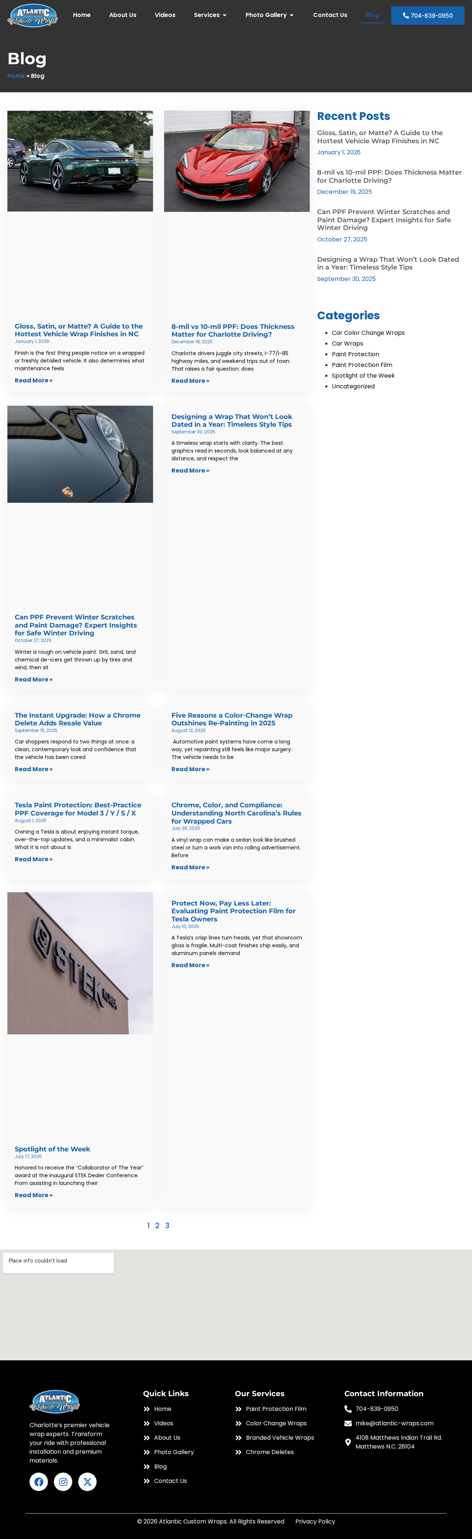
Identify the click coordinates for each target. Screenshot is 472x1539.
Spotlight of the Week (52, 1149)
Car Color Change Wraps (368, 333)
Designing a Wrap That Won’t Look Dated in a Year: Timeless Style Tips (231, 421)
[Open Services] (225, 15)
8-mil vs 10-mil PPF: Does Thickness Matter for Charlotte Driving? (233, 331)
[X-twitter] (87, 1482)
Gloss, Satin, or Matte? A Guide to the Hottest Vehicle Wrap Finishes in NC (79, 330)
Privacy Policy (315, 1521)
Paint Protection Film (362, 365)
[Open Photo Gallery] (292, 15)
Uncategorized (353, 386)
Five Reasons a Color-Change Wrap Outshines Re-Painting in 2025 (231, 719)
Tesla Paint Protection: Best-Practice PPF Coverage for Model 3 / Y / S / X (78, 809)
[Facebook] (39, 1482)
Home (16, 76)
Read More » (34, 380)
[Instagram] (63, 1482)
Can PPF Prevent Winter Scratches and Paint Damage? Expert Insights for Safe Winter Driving (76, 625)
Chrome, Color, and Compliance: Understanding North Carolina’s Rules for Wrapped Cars (236, 813)
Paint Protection (355, 354)
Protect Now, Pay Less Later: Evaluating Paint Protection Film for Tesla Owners (233, 911)
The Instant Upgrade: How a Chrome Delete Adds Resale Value (77, 719)
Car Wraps (347, 343)
